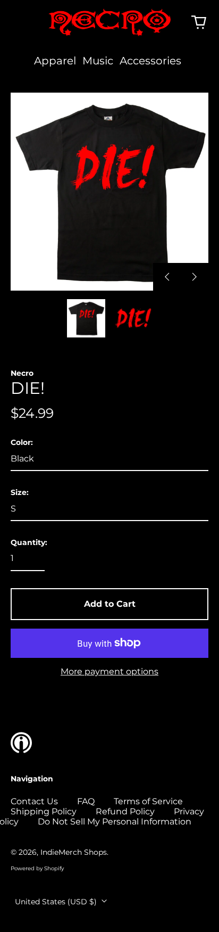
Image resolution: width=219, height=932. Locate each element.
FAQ (86, 801)
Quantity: (29, 542)
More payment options (109, 671)
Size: (20, 492)
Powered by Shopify (37, 868)
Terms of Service (148, 801)
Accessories (150, 60)
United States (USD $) (57, 901)
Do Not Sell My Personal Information (114, 821)
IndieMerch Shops (73, 852)
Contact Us (34, 801)
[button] (198, 22)
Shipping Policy (44, 811)
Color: (22, 442)
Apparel (55, 60)
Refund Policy (125, 811)
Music (97, 60)
